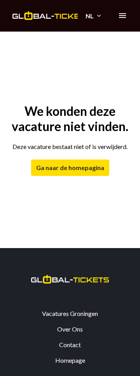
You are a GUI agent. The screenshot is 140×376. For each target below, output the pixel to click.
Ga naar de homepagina (70, 167)
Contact (70, 344)
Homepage (70, 360)
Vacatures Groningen (70, 313)
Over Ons (70, 329)
